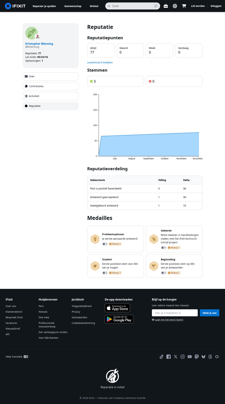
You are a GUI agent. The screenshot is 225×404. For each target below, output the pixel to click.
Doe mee (44, 317)
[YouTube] (190, 357)
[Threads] (210, 357)
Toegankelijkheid (82, 306)
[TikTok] (161, 357)
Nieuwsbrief (13, 328)
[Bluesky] (203, 357)
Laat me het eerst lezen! (169, 319)
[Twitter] (175, 357)
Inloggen (216, 6)
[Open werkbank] (165, 6)
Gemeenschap (72, 6)
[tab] (50, 76)
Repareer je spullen (44, 6)
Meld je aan (210, 313)
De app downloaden (119, 299)
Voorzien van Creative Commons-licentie (122, 398)
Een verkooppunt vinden (53, 332)
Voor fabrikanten (48, 337)
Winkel (94, 6)
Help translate (14, 356)
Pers (41, 306)
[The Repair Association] (217, 357)
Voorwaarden (79, 317)
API (7, 334)
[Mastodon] (197, 357)
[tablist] (51, 91)
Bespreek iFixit (14, 317)
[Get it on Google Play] (119, 319)
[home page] (15, 6)
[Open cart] (184, 6)
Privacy (76, 311)
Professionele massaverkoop (47, 324)
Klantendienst (14, 311)
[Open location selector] (174, 6)
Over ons (11, 306)
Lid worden (198, 6)
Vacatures (11, 323)
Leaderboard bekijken (100, 62)
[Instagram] (183, 357)
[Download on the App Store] (117, 308)
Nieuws (43, 311)
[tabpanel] (144, 150)
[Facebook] (168, 357)
